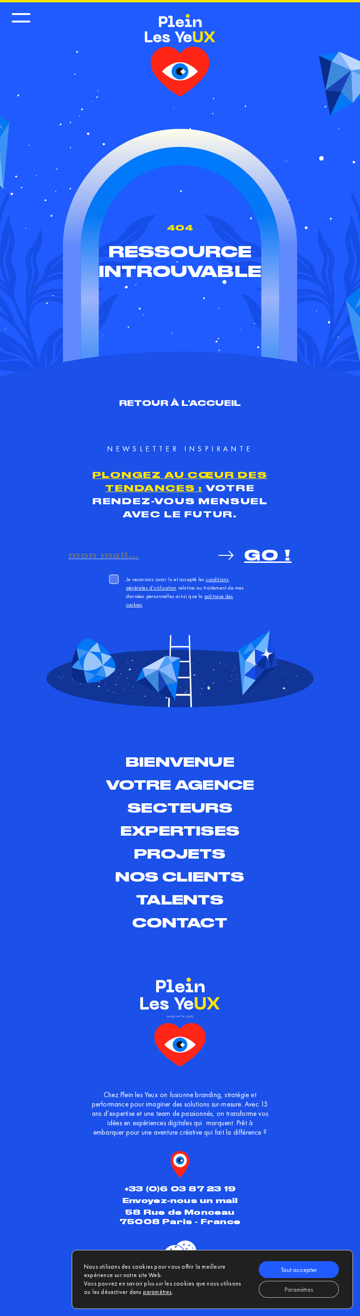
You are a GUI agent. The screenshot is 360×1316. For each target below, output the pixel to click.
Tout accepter (299, 1269)
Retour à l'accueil (180, 403)
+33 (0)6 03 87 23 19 (180, 1188)
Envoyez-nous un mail (180, 1200)
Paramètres (299, 1289)
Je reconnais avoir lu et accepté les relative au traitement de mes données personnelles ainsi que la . (185, 592)
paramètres (157, 1292)
